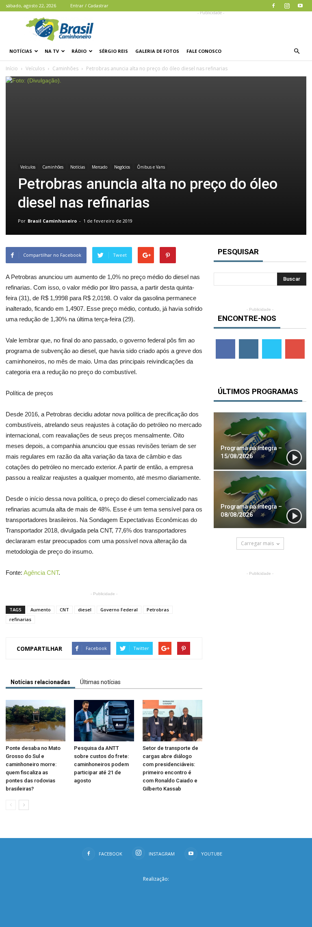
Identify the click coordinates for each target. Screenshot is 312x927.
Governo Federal (119, 609)
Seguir (248, 342)
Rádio (79, 51)
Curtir (225, 342)
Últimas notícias (100, 682)
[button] (296, 51)
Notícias (20, 51)
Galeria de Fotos (157, 51)
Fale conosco (203, 51)
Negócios (122, 167)
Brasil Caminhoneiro (52, 221)
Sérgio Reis (113, 51)
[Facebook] (273, 5)
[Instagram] (287, 5)
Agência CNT (41, 572)
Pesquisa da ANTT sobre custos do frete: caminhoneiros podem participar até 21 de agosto (101, 764)
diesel (84, 609)
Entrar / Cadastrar (89, 5)
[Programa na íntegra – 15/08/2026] (260, 441)
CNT (64, 609)
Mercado (99, 167)
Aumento (40, 609)
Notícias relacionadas (40, 682)
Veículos (35, 68)
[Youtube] (300, 5)
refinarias (20, 619)
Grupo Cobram (156, 892)
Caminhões (65, 68)
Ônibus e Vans (151, 167)
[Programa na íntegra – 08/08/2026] (260, 499)
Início (12, 68)
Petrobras (158, 609)
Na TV (52, 51)
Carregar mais (257, 543)
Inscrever (295, 342)
